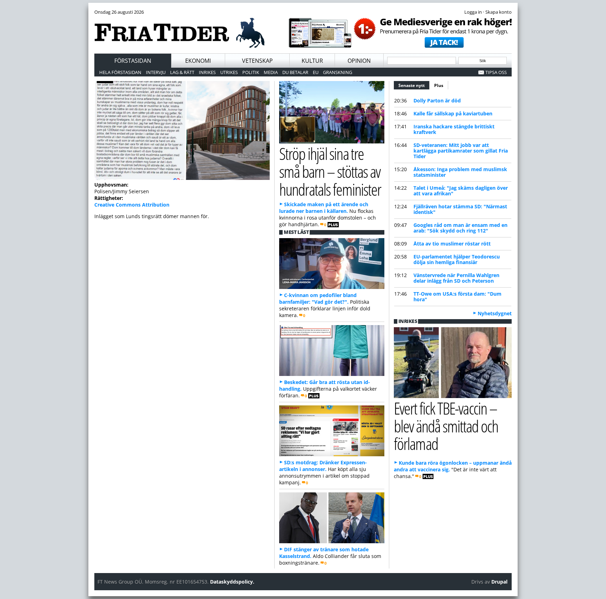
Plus (438, 85)
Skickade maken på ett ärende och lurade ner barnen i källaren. (323, 207)
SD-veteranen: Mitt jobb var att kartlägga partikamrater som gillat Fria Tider (460, 151)
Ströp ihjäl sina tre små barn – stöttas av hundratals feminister (330, 171)
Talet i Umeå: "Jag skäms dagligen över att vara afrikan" (460, 190)
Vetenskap (257, 61)
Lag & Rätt (182, 72)
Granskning (337, 72)
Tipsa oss (496, 72)
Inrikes (207, 72)
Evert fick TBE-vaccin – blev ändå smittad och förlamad (446, 426)
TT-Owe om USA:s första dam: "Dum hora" (457, 296)
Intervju (156, 72)
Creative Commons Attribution (131, 204)
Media (271, 72)
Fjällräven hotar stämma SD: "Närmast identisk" (460, 209)
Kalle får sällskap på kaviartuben (452, 113)
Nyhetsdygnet (495, 313)
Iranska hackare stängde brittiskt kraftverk (453, 129)
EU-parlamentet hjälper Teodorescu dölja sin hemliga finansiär (456, 259)
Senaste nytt (414, 85)
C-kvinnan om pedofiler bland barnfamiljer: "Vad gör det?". (318, 298)
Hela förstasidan (120, 72)
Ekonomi (198, 61)
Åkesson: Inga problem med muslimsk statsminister (460, 172)
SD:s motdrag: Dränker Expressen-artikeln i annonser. (323, 465)
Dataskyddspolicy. (232, 581)
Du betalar (295, 72)
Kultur (312, 61)
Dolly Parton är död (437, 100)
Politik (250, 72)
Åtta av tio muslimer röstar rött (452, 243)
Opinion (359, 61)
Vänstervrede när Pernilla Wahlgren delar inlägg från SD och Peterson (456, 278)
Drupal (499, 581)
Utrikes (229, 72)
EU (315, 72)
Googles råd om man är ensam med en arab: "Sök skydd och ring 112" (460, 228)
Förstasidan (132, 61)
